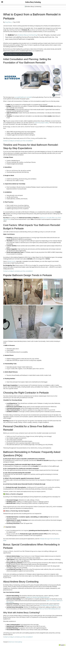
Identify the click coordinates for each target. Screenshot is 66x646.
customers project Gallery (41, 122)
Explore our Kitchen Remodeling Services (37, 597)
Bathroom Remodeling (15, 642)
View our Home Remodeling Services (49, 608)
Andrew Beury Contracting (27, 35)
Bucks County (12, 261)
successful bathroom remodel (23, 97)
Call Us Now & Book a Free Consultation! (18, 54)
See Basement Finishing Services (49, 605)
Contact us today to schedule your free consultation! (18, 140)
